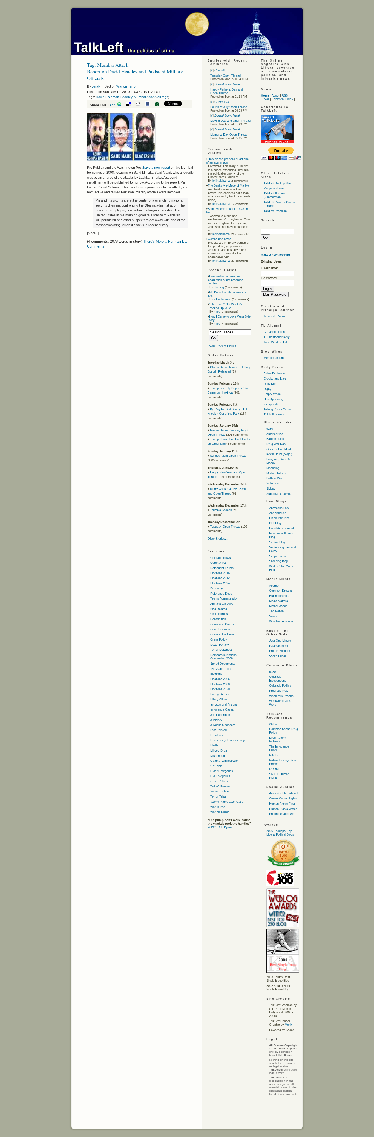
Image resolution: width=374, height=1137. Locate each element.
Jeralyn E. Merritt (275, 316)
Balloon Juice (275, 438)
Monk (288, 1024)
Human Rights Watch (283, 808)
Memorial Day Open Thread (228, 134)
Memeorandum (274, 357)
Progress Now (278, 690)
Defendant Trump (222, 567)
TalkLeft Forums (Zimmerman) (274, 195)
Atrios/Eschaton (274, 373)
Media (214, 745)
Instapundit (271, 404)
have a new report (156, 168)
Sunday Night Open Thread (228, 455)
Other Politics (219, 781)
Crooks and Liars (275, 378)
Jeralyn (97, 86)
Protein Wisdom (279, 650)
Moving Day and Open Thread (230, 120)
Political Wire (274, 478)
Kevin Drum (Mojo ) (279, 454)
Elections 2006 (220, 679)
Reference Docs (221, 593)
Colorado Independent (277, 678)
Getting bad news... (221, 238)
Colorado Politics (280, 685)
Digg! (112, 105)
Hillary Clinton (219, 699)
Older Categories (221, 771)
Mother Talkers (276, 473)
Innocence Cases (222, 709)
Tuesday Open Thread (225, 75)
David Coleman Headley (114, 97)
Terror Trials (218, 796)
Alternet (274, 585)
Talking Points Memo (277, 409)
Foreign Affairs (219, 694)
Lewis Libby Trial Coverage (228, 740)
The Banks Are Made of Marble (228, 185)
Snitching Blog (278, 561)
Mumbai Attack (145, 97)
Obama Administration (224, 760)
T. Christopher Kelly (277, 337)
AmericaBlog (274, 433)
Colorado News (220, 557)
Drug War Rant (276, 444)
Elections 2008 (220, 684)
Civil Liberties (219, 613)
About (275, 95)
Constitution (218, 619)
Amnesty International (283, 793)
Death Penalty (219, 644)
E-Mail (265, 99)
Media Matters (278, 601)
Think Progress (274, 414)
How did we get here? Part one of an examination (227, 160)
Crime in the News (222, 634)
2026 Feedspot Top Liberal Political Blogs (280, 832)
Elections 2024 (220, 583)
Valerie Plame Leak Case (226, 801)
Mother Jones (278, 605)
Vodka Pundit (277, 656)
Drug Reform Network (277, 739)
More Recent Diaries (222, 346)
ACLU (273, 723)
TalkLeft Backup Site (277, 183)
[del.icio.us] (130, 105)
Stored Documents (222, 663)
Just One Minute (280, 640)
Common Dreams (281, 590)
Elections (216, 673)
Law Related (218, 730)
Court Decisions (221, 629)
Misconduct (218, 755)
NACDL (274, 755)
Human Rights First (282, 803)
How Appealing (273, 399)
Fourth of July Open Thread (228, 107)
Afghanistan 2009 (221, 603)
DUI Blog (275, 523)
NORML (274, 768)
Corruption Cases (222, 624)
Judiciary (216, 720)
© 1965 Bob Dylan (220, 827)
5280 (269, 428)
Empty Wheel (272, 394)
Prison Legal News (281, 813)
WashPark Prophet (281, 695)
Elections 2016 (220, 573)
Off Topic (216, 765)
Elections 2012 (220, 578)
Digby (267, 389)
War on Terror (126, 86)
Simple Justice (278, 556)
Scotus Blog (277, 542)
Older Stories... (218, 538)
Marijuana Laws (274, 188)
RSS (285, 95)
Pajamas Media (279, 645)
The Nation (276, 611)
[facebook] (149, 105)
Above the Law (279, 508)
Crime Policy (218, 639)
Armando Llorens (275, 331)
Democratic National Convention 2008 (223, 656)
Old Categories (220, 776)
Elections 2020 (220, 689)
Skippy (270, 488)
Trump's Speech (221, 509)
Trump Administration (224, 598)
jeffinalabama (221, 180)
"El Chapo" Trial (220, 668)
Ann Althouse (277, 512)
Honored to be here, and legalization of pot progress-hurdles (226, 280)
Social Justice (219, 791)
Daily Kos (270, 383)
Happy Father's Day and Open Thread (226, 91)
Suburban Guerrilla (278, 493)
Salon (273, 616)
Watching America (281, 621)
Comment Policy (282, 99)
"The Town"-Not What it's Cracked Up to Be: (225, 306)
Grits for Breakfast (278, 449)
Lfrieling (219, 287)
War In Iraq (217, 807)
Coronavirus (218, 562)
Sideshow (272, 483)
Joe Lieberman (220, 714)
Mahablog (272, 468)
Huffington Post (279, 595)
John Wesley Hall (275, 342)
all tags (162, 97)
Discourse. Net (279, 518)
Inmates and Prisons (224, 704)
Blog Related (218, 608)
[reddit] (140, 105)
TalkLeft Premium (275, 211)
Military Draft (218, 750)
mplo (217, 311)
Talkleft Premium (221, 786)
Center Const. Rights (283, 798)
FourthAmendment (281, 528)
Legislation (217, 735)
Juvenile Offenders (222, 724)
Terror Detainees (221, 649)
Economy (216, 588)
